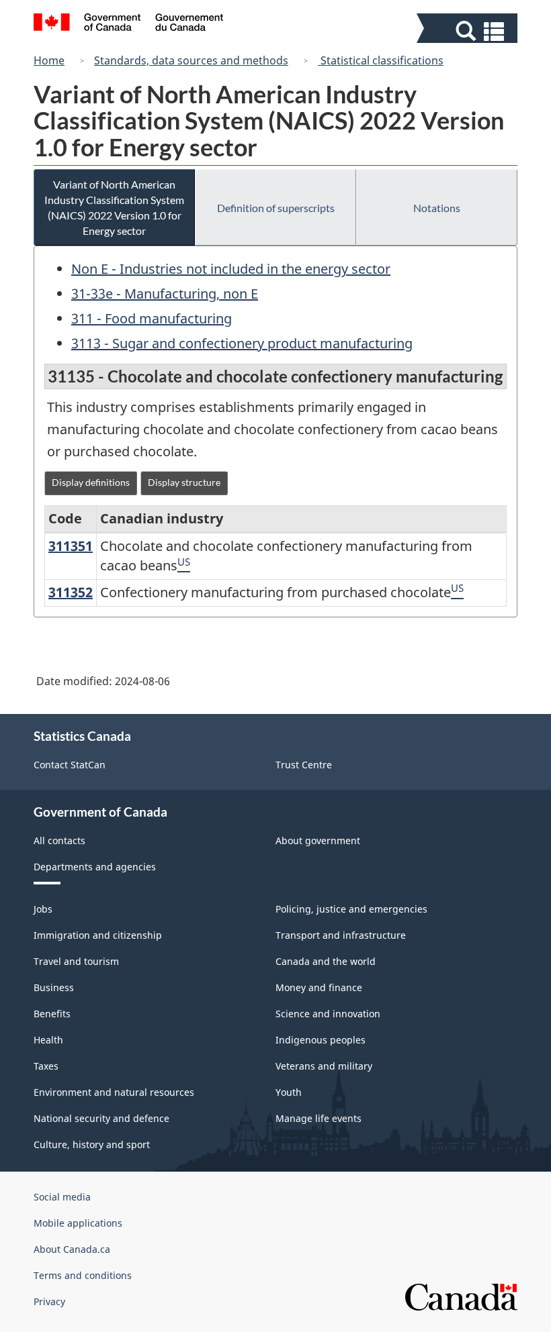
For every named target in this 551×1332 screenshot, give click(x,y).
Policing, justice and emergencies (351, 909)
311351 (70, 546)
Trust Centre (304, 764)
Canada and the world (326, 961)
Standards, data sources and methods (191, 60)
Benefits (52, 1013)
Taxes (46, 1066)
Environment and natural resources (114, 1092)
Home (49, 60)
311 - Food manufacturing (151, 318)
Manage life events (319, 1118)
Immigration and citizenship (98, 935)
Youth (289, 1092)
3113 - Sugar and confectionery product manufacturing (242, 343)
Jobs (43, 909)
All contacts (59, 840)
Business (54, 987)
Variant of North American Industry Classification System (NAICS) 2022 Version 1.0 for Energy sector (114, 207)
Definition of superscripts (276, 207)
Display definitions (91, 482)
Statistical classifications (380, 60)
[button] (468, 31)
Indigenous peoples (321, 1039)
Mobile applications (78, 1223)
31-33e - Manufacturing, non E (164, 294)
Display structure (184, 482)
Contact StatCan (69, 764)
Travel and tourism (76, 961)
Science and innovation (328, 1013)
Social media (62, 1196)
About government (318, 840)
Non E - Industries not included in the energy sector (230, 269)
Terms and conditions (83, 1275)
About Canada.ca (72, 1249)
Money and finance (319, 987)
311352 (70, 592)
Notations (436, 207)
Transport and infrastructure (341, 935)
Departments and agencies (95, 866)
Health (48, 1039)
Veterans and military (324, 1066)
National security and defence (101, 1118)
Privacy (49, 1301)
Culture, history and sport (92, 1144)
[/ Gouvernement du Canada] (129, 24)
